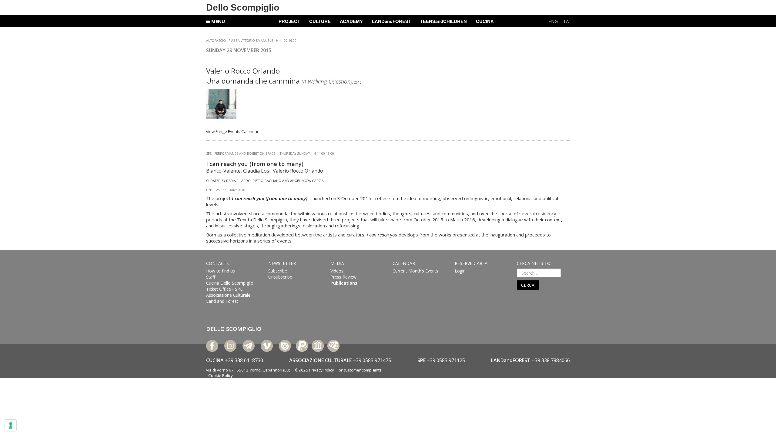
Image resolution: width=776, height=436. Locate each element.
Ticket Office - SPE (224, 289)
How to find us (220, 271)
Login (460, 271)
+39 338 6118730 (244, 360)
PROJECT (289, 21)
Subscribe (277, 271)
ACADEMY (351, 21)
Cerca (527, 285)
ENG (553, 21)
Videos (336, 271)
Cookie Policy (220, 375)
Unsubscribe (280, 277)
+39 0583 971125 (446, 360)
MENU (217, 21)
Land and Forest (222, 301)
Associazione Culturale (228, 295)
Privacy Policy (321, 370)
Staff (210, 277)
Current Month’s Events (415, 271)
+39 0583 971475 (372, 360)
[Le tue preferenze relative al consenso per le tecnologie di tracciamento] (10, 425)
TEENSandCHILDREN (443, 21)
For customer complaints (359, 370)
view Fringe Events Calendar (232, 131)
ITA (565, 21)
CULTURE (320, 21)
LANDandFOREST (391, 21)
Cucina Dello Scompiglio (229, 283)
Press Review (343, 277)
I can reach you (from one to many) (254, 163)
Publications (343, 283)
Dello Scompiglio (242, 7)
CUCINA (485, 21)
